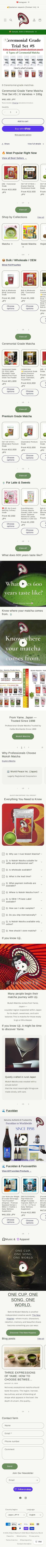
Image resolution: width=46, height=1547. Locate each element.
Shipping (15, 103)
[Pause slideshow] (43, 747)
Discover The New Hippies (23, 1333)
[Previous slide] (17, 747)
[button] (5, 20)
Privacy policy (34, 1536)
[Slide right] (28, 203)
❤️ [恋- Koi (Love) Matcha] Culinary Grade (9, 510)
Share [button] (7, 144)
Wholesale (23, 735)
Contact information (24, 1544)
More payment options (23, 135)
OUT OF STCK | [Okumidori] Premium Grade (10, 444)
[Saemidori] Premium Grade (29, 443)
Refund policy (22, 1536)
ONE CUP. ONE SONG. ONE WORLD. (23, 1299)
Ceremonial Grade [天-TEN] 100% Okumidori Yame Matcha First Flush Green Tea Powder (9, 373)
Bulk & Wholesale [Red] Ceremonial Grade (9, 293)
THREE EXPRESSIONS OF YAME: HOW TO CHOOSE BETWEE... (20, 1376)
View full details (34, 144)
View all (23, 210)
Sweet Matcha (28, 244)
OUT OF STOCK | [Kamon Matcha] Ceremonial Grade (28, 186)
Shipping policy (26, 1540)
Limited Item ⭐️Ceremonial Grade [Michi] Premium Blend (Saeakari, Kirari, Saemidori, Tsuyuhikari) (29, 374)
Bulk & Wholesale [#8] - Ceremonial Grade (28, 293)
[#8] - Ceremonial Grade (9, 185)
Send (9, 1466)
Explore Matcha (8, 761)
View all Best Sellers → (14, 158)
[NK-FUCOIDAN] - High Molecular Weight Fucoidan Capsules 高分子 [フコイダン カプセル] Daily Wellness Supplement (29, 1203)
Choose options (10, 307)
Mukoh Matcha (14, 1533)
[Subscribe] (37, 1480)
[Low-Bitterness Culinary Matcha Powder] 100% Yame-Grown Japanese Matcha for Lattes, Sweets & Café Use (29, 513)
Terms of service (12, 1540)
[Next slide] (28, 747)
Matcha (6, 244)
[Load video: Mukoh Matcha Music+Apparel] (23, 1268)
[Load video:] (23, 584)
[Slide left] (17, 203)
